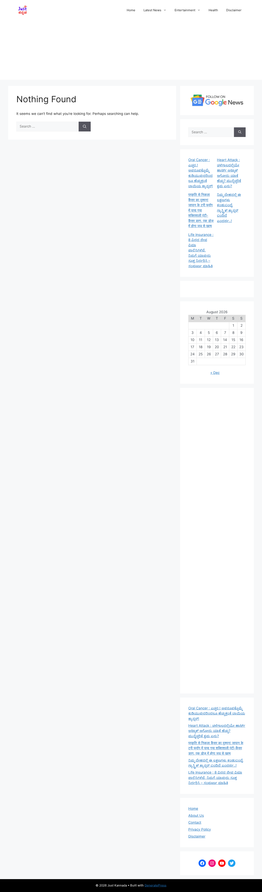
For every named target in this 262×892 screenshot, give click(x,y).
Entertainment (185, 10)
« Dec (215, 373)
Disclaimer (234, 10)
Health (213, 10)
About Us (196, 815)
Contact (194, 822)
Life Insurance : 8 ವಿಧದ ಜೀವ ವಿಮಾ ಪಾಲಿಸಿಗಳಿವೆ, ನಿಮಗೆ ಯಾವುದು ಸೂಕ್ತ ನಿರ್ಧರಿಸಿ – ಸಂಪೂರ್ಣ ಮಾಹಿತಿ (200, 250)
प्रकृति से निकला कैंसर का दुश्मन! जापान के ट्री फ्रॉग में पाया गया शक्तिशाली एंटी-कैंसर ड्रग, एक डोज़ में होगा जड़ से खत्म (200, 210)
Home (131, 10)
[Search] (85, 126)
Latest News (152, 10)
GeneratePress (155, 885)
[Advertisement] (131, 51)
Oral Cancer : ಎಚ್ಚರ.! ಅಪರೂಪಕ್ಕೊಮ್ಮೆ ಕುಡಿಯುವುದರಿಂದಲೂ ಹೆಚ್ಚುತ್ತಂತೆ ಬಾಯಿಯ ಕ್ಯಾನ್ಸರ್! (216, 713)
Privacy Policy (199, 829)
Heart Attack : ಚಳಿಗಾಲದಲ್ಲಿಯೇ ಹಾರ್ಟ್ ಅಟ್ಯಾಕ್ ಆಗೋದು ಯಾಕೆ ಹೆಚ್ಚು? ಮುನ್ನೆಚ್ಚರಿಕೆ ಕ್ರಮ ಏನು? (216, 731)
